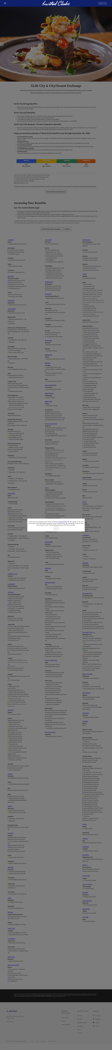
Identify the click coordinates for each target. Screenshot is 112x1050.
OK (56, 528)
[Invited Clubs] (56, 3)
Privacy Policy (63, 521)
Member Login (102, 3)
